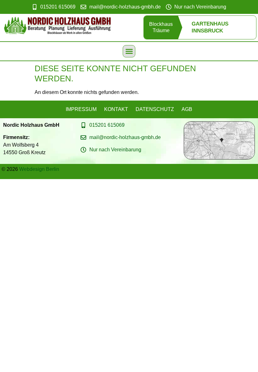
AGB (187, 109)
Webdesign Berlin (39, 169)
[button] (129, 51)
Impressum (81, 109)
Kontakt (116, 109)
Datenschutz (155, 109)
